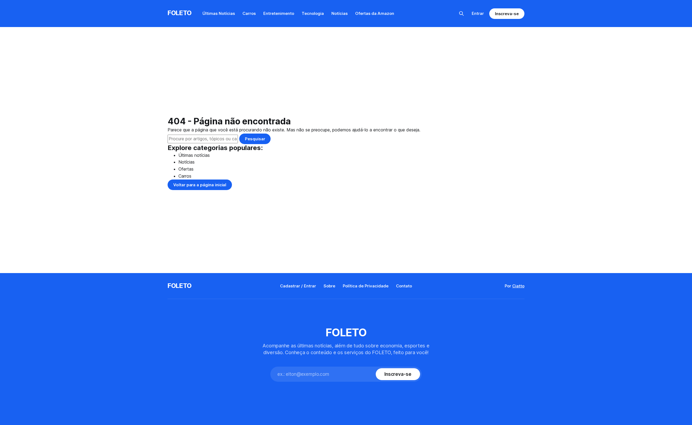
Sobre (329, 285)
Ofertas (186, 169)
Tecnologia (313, 13)
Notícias (339, 13)
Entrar (478, 13)
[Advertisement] (346, 76)
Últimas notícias (194, 155)
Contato (404, 285)
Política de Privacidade (365, 285)
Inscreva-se (507, 13)
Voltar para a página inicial (199, 184)
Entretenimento (278, 13)
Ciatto (518, 285)
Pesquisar (255, 138)
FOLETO (180, 13)
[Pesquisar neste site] (461, 13)
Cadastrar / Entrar (298, 285)
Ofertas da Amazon (374, 13)
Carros (249, 13)
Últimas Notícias (218, 13)
